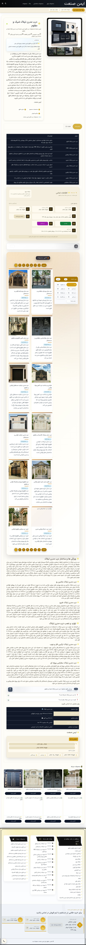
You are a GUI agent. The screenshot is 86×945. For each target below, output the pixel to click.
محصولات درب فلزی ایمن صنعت (26, 29)
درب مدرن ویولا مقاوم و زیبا (74, 817)
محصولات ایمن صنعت (75, 892)
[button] (43, 695)
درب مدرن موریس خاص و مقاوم (73, 789)
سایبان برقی (78, 881)
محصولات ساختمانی (38, 4)
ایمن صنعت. (37, 102)
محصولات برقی (50, 4)
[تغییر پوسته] (5, 3)
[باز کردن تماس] (4, 940)
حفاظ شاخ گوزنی (77, 867)
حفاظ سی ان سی (77, 865)
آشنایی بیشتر (72, 793)
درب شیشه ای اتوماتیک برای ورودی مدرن (71, 876)
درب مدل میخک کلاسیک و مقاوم (33, 789)
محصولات (25, 4)
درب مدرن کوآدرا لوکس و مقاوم (53, 817)
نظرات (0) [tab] (68, 126)
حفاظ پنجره (78, 859)
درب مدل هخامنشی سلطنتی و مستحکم (54, 790)
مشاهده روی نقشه (19, 216)
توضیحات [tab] (77, 126)
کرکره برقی (78, 887)
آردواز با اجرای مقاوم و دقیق (74, 848)
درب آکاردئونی (77, 870)
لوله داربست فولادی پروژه (75, 889)
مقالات (79, 895)
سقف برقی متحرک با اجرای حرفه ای (72, 884)
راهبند (79, 878)
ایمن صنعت (38, 29)
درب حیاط (78, 873)
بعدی (44, 265)
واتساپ (65, 223)
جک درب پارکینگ (77, 856)
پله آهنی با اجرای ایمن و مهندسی (73, 854)
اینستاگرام (43, 223)
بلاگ (30, 4)
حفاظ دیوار (78, 862)
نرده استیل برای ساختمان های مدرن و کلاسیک (70, 898)
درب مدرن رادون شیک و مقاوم (14, 789)
